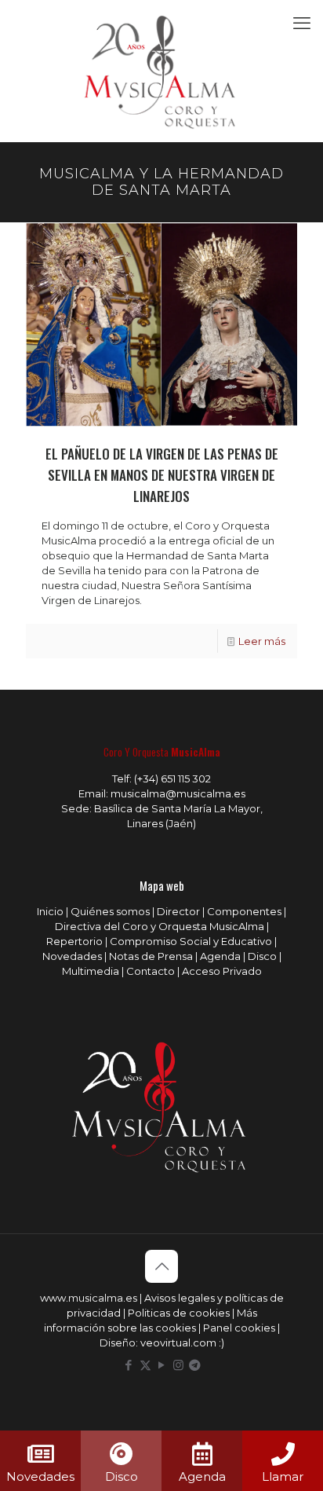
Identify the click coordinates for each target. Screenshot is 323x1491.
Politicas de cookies (179, 1312)
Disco (262, 956)
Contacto (150, 971)
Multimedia (90, 971)
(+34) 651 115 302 (172, 778)
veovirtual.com (179, 1342)
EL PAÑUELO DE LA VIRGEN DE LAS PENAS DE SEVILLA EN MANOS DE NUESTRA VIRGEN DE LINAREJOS (161, 475)
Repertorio (74, 941)
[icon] (195, 1364)
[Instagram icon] (178, 1364)
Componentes (244, 911)
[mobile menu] (302, 23)
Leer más (261, 641)
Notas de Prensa (151, 956)
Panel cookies (239, 1327)
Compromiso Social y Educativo (191, 941)
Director (178, 911)
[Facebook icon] (129, 1364)
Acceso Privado (222, 971)
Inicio (50, 911)
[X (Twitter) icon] (145, 1364)
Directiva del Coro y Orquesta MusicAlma (159, 926)
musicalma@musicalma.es (178, 793)
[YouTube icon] (162, 1364)
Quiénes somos (110, 911)
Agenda (220, 956)
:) (221, 1342)
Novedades (72, 956)
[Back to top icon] (161, 1266)
